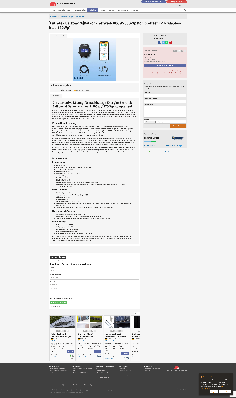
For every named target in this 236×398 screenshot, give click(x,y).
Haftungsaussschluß (69, 385)
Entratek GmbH (82, 357)
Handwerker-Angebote (103, 377)
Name (52, 267)
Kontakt (57, 385)
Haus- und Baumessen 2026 (80, 372)
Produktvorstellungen (126, 375)
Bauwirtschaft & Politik (126, 371)
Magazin (102, 10)
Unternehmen (150, 145)
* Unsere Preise (148, 371)
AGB (62, 385)
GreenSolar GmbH (55, 357)
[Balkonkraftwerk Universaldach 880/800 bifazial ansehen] (62, 322)
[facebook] (160, 43)
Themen (112, 10)
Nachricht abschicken (178, 126)
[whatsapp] (167, 43)
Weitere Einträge (174, 145)
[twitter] (163, 43)
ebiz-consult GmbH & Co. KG (66, 389)
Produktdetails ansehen (165, 65)
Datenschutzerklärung (82, 385)
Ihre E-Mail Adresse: (150, 99)
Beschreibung (56, 96)
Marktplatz (92, 10)
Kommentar (54, 288)
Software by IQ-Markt (181, 389)
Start (53, 10)
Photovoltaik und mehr (103, 373)
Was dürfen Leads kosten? (56, 373)
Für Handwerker (123, 10)
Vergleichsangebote (80, 10)
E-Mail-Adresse (55, 275)
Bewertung (53, 282)
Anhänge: (147, 119)
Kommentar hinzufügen (58, 302)
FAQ (91, 385)
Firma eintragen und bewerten (152, 368)
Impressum (52, 385)
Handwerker (123, 373)
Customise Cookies (225, 392)
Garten (98, 375)
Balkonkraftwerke (55, 341)
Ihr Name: (147, 92)
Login (182, 6)
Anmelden (134, 10)
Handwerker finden (64, 10)
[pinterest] (170, 43)
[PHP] (62, 3)
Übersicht (122, 368)
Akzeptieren (213, 392)
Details (71, 352)
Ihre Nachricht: (149, 105)
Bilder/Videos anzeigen (59, 36)
